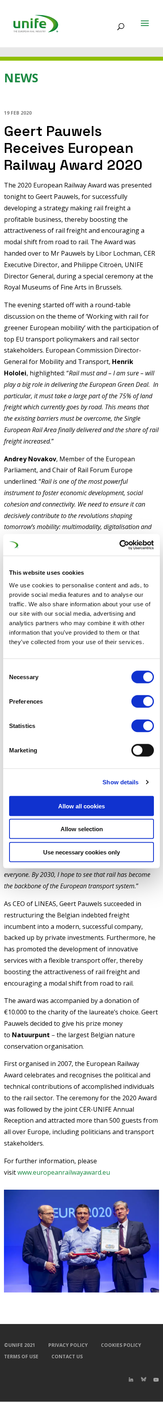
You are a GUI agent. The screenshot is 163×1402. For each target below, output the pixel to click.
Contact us (67, 1356)
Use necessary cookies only (81, 852)
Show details (120, 782)
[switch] (142, 701)
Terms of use (21, 1356)
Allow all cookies (81, 805)
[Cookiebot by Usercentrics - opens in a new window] (119, 545)
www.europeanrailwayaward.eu (63, 1172)
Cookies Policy (121, 1345)
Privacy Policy (68, 1345)
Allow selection (82, 829)
